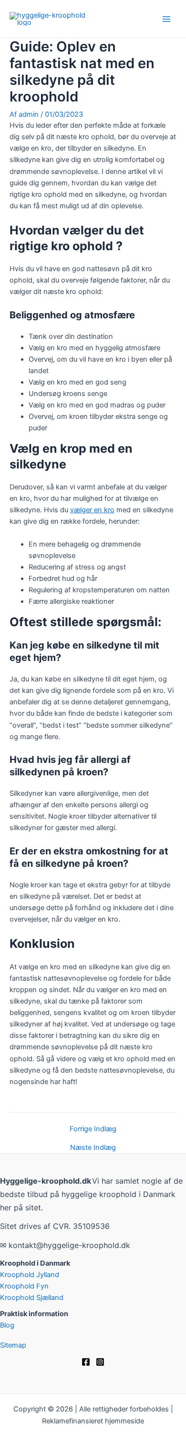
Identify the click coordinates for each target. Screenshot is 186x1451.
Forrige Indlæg (93, 1129)
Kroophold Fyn (24, 1286)
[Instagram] (100, 1362)
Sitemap (13, 1345)
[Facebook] (86, 1362)
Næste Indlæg (93, 1147)
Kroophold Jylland (29, 1274)
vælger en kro (92, 510)
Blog (7, 1325)
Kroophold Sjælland (31, 1297)
